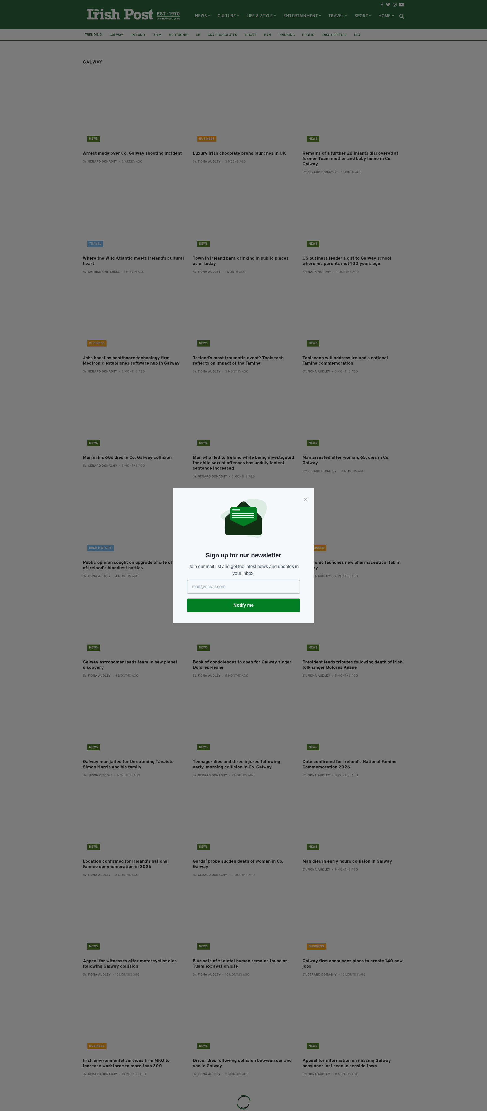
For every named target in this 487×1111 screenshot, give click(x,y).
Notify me (243, 605)
